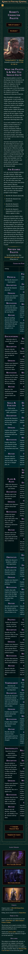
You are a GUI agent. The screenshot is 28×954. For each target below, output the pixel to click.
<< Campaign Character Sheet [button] (14, 827)
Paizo (7, 950)
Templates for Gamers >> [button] (14, 836)
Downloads (13, 31)
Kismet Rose (22, 912)
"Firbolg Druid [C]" (10, 60)
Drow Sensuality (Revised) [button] (14, 864)
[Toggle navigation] (2, 5)
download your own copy (11, 257)
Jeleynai (21, 60)
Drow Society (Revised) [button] (14, 882)
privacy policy (12, 931)
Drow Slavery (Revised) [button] (14, 901)
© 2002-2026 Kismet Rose (17, 908)
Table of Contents (13, 25)
